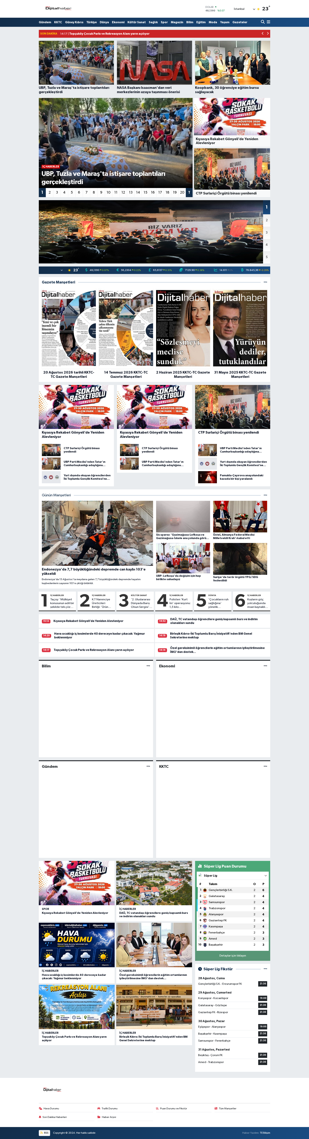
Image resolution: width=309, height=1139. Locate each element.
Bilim (189, 22)
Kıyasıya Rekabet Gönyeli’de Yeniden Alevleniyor (88, 620)
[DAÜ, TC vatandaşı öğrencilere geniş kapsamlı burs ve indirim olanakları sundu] (154, 883)
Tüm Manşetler (227, 1108)
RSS (46, 1132)
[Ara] (263, 22)
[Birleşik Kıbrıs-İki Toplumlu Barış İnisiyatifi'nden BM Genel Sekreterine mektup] (154, 1007)
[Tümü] (265, 282)
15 (145, 192)
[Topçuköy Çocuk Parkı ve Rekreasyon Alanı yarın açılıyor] (77, 1007)
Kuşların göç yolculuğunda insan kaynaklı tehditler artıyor (256, 603)
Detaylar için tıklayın (232, 955)
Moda (213, 22)
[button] (263, 33)
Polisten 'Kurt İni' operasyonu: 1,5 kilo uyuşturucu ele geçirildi (180, 603)
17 (160, 192)
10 (109, 192)
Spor (164, 22)
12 (123, 192)
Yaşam (224, 22)
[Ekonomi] (265, 666)
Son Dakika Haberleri (55, 1117)
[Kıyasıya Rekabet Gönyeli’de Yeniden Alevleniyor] (77, 883)
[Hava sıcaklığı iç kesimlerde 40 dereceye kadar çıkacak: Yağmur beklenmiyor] (77, 945)
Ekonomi (118, 22)
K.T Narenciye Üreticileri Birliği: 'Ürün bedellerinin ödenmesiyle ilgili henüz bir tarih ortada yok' (101, 603)
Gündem (45, 22)
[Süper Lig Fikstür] (265, 969)
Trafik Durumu (109, 1108)
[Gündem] (148, 766)
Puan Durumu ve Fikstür (173, 1108)
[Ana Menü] (267, 22)
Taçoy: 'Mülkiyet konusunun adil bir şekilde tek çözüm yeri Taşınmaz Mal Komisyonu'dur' (62, 603)
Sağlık (153, 22)
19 (175, 192)
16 (153, 192)
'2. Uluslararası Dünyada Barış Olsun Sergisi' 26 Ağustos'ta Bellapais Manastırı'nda (140, 603)
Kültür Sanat (136, 22)
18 (167, 192)
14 (138, 192)
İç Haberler (57, 595)
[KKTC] (265, 766)
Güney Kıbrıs (74, 22)
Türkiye (91, 22)
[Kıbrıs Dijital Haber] (58, 9)
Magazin (177, 22)
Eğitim (201, 22)
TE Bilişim (265, 1132)
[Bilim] (148, 666)
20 (182, 192)
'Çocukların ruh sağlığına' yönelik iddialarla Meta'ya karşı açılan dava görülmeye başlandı (218, 603)
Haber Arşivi (109, 1117)
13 (131, 192)
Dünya (104, 22)
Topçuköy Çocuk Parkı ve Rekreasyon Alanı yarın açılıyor (94, 649)
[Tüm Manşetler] (265, 495)
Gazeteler (239, 22)
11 (115, 192)
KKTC (58, 22)
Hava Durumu (51, 1108)
